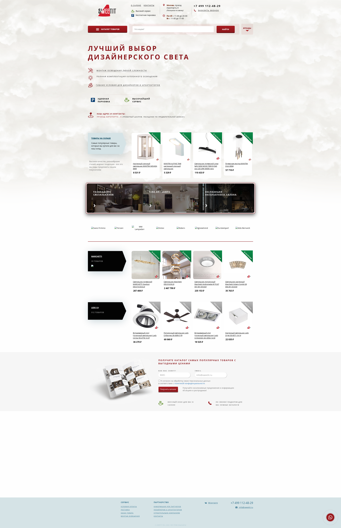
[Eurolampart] (201, 227)
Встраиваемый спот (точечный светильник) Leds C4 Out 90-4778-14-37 (145, 335)
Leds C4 (95, 307)
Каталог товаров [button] (110, 29)
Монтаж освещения (130, 516)
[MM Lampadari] (119, 227)
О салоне (136, 5)
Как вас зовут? (167, 371)
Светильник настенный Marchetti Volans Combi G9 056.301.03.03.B (236, 284)
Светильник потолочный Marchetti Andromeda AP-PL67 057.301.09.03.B (206, 284)
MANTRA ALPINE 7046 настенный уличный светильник (172, 166)
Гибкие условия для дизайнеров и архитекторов (128, 85)
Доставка (125, 510)
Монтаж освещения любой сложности (122, 70)
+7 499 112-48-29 (207, 6)
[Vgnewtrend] (180, 227)
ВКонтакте (213, 503)
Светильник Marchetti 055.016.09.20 (173, 282)
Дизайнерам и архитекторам (168, 510)
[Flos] (243, 227)
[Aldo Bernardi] (222, 227)
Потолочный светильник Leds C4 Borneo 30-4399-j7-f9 (176, 334)
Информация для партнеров (167, 507)
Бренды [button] (247, 28)
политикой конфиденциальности (189, 383)
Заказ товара (127, 513)
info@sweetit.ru (245, 507)
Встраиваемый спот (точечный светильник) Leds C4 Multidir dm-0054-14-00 (206, 335)
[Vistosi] (139, 227)
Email (198, 371)
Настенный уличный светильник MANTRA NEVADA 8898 (145, 166)
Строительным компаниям (167, 513)
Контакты (149, 5)
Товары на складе (101, 138)
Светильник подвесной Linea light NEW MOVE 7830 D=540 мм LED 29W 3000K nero (206, 166)
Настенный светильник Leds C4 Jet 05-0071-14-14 (237, 334)
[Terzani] (98, 227)
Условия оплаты (129, 507)
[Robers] (160, 227)
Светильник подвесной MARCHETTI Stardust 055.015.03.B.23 (142, 284)
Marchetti (96, 256)
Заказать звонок (208, 10)
